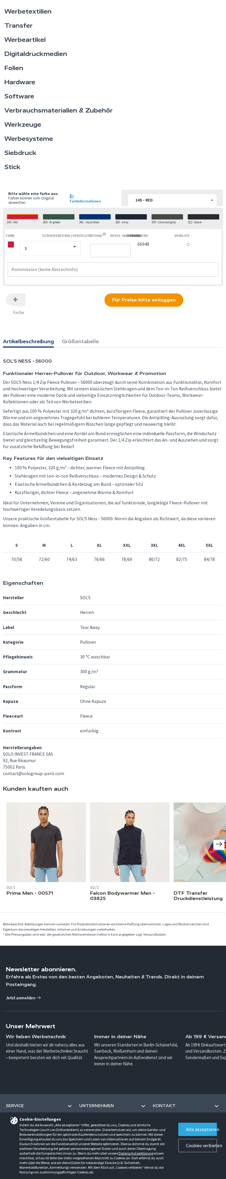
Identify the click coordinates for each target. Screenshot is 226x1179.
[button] (172, 200)
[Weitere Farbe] (15, 299)
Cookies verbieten (201, 1145)
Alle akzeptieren (201, 1129)
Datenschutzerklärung (136, 1153)
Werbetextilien (27, 11)
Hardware (19, 82)
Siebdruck (20, 152)
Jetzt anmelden (21, 997)
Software (19, 96)
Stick (12, 167)
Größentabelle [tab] (80, 341)
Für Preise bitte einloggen (144, 300)
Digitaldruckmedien (35, 53)
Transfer (18, 25)
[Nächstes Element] (219, 845)
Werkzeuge (22, 124)
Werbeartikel (25, 39)
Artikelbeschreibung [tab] (28, 341)
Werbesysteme (28, 138)
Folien (13, 68)
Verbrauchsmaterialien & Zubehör (58, 110)
